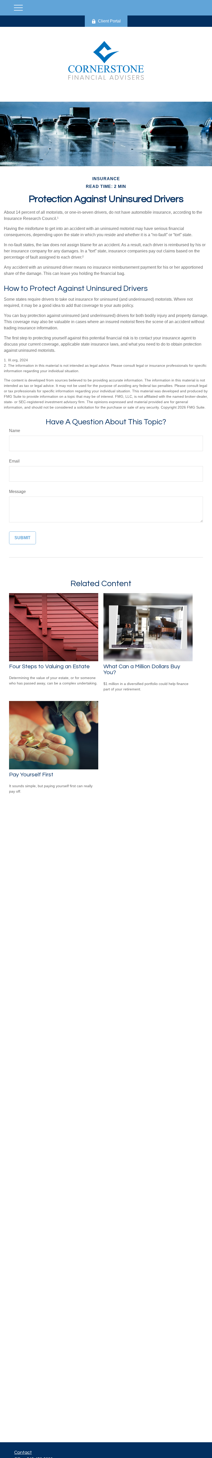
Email (14, 461)
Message (17, 491)
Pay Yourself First (31, 775)
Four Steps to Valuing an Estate (49, 667)
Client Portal (109, 21)
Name (14, 430)
